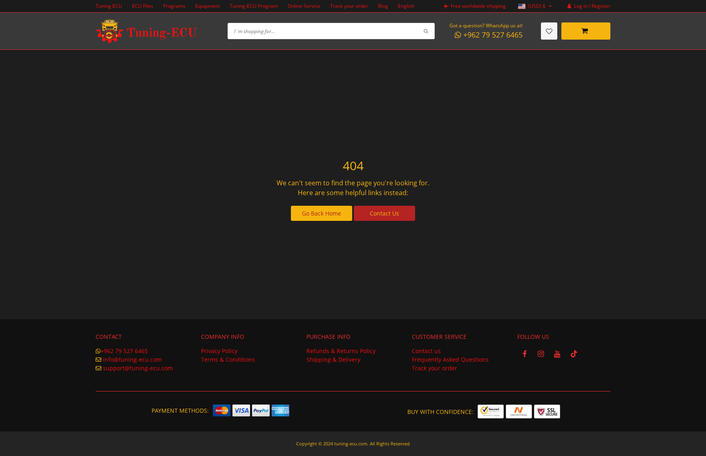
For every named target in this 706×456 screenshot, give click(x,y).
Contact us (426, 351)
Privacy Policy (219, 351)
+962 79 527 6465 (124, 351)
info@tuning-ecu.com (132, 359)
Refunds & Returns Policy (340, 351)
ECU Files (142, 5)
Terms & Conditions (228, 359)
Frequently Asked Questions (450, 359)
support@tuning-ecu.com (138, 368)
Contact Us (384, 213)
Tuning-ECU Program (254, 5)
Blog (383, 5)
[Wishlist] (549, 31)
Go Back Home (321, 213)
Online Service (304, 5)
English (406, 5)
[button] (536, 6)
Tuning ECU (109, 5)
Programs (174, 5)
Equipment (207, 5)
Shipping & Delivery (333, 359)
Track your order (349, 5)
